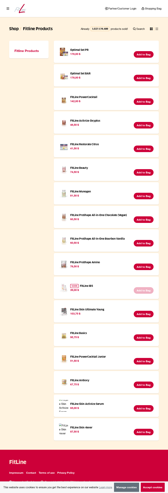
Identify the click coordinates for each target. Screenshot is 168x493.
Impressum (16, 472)
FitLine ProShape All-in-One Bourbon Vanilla (97, 238)
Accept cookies (152, 487)
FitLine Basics (78, 333)
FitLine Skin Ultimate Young (87, 309)
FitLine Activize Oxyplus (85, 120)
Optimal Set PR (79, 50)
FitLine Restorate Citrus (84, 144)
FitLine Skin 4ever (81, 427)
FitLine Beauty (79, 168)
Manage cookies (126, 487)
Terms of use (47, 472)
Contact (31, 472)
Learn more (105, 487)
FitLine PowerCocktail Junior (88, 356)
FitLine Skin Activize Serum (87, 404)
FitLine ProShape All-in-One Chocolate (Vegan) (98, 215)
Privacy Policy (65, 472)
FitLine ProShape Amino (85, 262)
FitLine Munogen (80, 191)
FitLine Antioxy (79, 380)
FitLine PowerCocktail (83, 97)
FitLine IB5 (86, 286)
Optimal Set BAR (80, 73)
